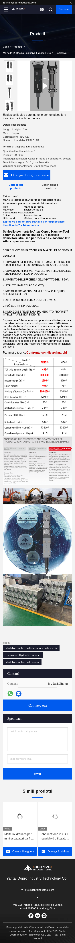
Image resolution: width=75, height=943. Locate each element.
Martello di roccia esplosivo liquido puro (27, 52)
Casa (6, 46)
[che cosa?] (10, 693)
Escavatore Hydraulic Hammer (23, 655)
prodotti (17, 46)
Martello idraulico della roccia (22, 662)
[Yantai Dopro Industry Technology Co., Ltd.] (70, 2)
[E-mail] (18, 693)
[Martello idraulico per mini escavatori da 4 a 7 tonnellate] (20, 816)
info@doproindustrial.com (21, 2)
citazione (64, 9)
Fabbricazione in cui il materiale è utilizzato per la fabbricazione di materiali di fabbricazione (54, 837)
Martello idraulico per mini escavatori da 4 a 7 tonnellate (19, 837)
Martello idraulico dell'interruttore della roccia (31, 648)
